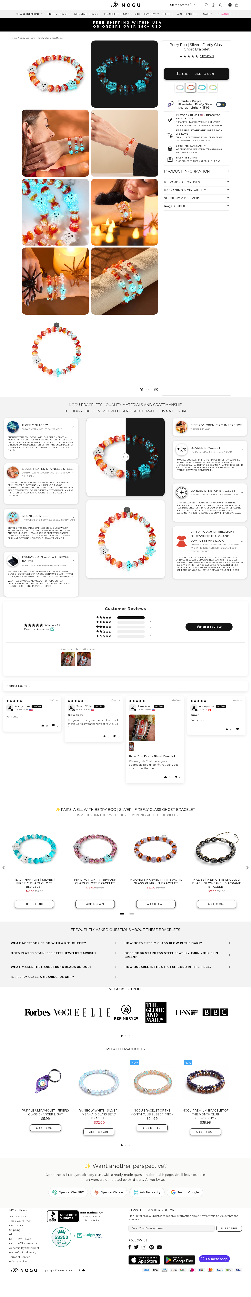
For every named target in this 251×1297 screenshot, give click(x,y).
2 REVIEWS (207, 56)
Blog (12, 1234)
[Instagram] (144, 1247)
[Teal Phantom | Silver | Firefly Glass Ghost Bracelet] (201, 87)
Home (14, 38)
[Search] (206, 5)
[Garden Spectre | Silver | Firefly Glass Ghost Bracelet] (212, 87)
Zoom (147, 389)
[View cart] (237, 5)
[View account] (220, 5)
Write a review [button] (209, 627)
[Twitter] (136, 1247)
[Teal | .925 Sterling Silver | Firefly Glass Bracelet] (152, 1082)
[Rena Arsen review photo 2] (133, 746)
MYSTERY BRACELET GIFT (98, 1110)
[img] (14, 701)
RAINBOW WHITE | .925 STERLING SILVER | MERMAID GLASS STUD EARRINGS (205, 1114)
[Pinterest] (151, 1247)
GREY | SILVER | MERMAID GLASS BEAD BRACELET (45, 1112)
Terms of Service (19, 1256)
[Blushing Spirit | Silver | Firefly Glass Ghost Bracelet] (179, 87)
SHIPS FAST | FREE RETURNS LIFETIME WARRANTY (127, 24)
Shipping (15, 1229)
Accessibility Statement (24, 1247)
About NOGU (17, 1216)
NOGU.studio (125, 5)
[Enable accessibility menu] (230, 5)
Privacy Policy (18, 1261)
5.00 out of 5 (52, 625)
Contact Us (16, 1225)
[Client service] (213, 5)
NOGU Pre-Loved (20, 1238)
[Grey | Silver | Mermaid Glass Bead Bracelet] (45, 1082)
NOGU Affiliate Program (24, 1243)
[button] (104, 617)
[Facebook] (129, 1247)
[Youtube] (159, 1247)
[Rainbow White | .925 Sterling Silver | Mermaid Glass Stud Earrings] (205, 1082)
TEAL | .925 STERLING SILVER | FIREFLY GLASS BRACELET (152, 1112)
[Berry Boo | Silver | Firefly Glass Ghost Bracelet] (190, 87)
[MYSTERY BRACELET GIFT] (99, 1082)
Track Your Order (20, 1220)
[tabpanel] (180, 88)
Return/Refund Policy (22, 1252)
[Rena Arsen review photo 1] (155, 727)
